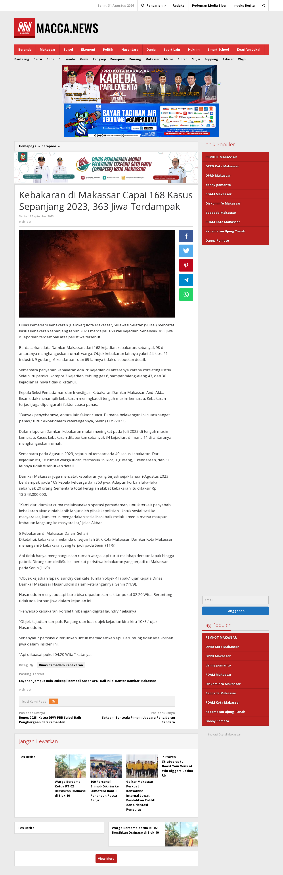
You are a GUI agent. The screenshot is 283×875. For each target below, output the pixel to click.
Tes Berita (27, 757)
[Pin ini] (186, 265)
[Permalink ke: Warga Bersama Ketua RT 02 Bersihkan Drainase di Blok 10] (70, 766)
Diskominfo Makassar (223, 203)
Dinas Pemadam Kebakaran (61, 665)
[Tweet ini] (186, 251)
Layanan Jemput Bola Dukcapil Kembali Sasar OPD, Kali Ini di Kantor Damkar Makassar (87, 681)
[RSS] (53, 701)
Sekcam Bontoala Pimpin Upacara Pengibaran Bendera (138, 717)
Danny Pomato (217, 240)
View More (106, 858)
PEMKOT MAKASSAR (221, 157)
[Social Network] (263, 5)
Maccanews (29, 4)
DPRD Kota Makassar (222, 166)
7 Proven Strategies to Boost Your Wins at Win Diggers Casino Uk (177, 766)
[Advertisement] (235, 420)
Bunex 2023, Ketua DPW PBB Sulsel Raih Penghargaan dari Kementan (50, 717)
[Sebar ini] (186, 236)
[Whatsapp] (186, 294)
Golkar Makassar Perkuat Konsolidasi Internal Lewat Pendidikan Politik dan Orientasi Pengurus (140, 795)
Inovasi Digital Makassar (224, 734)
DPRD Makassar (218, 175)
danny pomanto (218, 185)
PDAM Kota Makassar (223, 222)
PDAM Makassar (218, 194)
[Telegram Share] (186, 280)
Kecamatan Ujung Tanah (225, 231)
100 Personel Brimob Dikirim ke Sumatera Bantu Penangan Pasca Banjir (104, 790)
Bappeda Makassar (221, 213)
